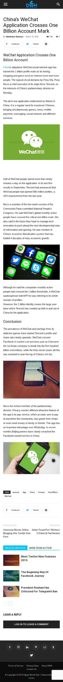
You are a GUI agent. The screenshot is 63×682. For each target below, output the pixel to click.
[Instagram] (18, 647)
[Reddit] (44, 647)
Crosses (41, 492)
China (6, 67)
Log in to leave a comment (32, 624)
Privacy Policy (32, 665)
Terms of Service (15, 665)
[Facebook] (9, 647)
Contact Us (32, 669)
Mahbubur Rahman (14, 36)
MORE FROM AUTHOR (40, 548)
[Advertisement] (31, 169)
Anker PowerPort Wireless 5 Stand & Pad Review (46, 531)
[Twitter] (31, 655)
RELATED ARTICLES (15, 548)
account (16, 492)
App (24, 492)
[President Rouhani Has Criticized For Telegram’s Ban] (11, 591)
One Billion (53, 492)
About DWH (47, 665)
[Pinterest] (36, 647)
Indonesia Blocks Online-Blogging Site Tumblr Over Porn (17, 533)
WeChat (8, 496)
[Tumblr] (53, 647)
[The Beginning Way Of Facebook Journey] (11, 575)
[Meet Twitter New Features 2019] (11, 560)
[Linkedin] (27, 647)
